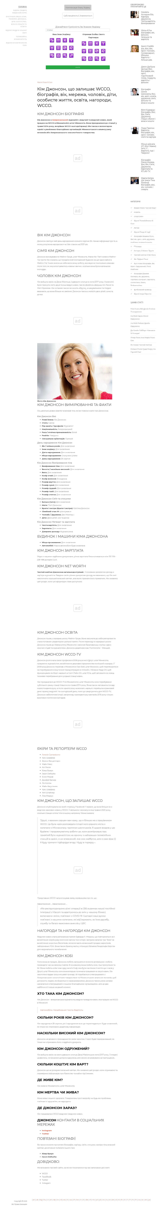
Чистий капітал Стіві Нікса (144, 255)
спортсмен (138, 216)
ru (107, 1200)
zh (74, 1200)
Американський (60, 120)
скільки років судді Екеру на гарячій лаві (143, 350)
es (64, 1200)
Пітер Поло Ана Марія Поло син (143, 339)
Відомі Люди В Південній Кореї (19, 11)
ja (149, 1200)
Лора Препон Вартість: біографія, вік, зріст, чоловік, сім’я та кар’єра (148, 132)
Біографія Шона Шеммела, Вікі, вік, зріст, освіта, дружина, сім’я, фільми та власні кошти (148, 96)
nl (90, 1200)
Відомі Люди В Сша (44, 82)
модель (136, 212)
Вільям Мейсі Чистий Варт (144, 208)
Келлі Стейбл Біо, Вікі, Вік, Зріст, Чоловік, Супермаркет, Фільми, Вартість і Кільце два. (148, 53)
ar (34, 1200)
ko (78, 1200)
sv (142, 1200)
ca (70, 1200)
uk (37, 1200)
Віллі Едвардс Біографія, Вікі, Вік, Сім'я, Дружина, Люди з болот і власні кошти (148, 115)
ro (103, 1200)
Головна (22, 6)
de (87, 1200)
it (67, 1200)
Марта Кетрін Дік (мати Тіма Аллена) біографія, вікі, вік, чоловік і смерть (148, 184)
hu (45, 1200)
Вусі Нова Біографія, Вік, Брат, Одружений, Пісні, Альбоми (143, 266)
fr (130, 1200)
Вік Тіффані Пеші (140, 259)
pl (97, 1200)
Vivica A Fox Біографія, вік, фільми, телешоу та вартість (148, 35)
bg (41, 1200)
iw (58, 1200)
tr (124, 1200)
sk (113, 1200)
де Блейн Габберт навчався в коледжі (143, 331)
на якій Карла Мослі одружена (139, 317)
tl (118, 1200)
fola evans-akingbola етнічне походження (143, 310)
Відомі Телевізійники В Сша (142, 222)
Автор (136, 228)
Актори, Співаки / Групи (143, 251)
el (51, 1200)
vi (48, 1200)
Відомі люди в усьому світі (16, 31)
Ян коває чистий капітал (141, 345)
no (94, 1200)
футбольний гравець (142, 290)
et (146, 1200)
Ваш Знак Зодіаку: (62, 34)
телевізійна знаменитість (20, 38)
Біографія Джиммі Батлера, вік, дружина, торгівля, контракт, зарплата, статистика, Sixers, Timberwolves (143, 279)
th (122, 1200)
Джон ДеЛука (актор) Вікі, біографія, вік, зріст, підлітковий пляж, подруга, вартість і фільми (148, 75)
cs (139, 1200)
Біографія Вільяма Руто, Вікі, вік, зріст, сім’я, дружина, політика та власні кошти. (143, 239)
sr (110, 1200)
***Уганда (137, 246)
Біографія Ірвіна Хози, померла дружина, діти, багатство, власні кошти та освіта (16, 21)
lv (81, 1200)
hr (136, 1200)
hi (133, 1200)
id (61, 1200)
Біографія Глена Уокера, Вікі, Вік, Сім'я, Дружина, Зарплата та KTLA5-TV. (147, 165)
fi (127, 1200)
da (54, 1200)
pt (100, 1200)
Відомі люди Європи (142, 294)
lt (83, 1200)
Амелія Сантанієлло (51, 755)
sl (116, 1200)
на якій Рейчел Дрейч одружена (140, 324)
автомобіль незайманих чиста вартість (61, 1010)
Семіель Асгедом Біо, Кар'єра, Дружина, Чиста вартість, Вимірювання (148, 18)
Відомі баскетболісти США (16, 44)
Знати (78, 67)
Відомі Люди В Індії (141, 232)
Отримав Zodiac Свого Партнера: (93, 36)
